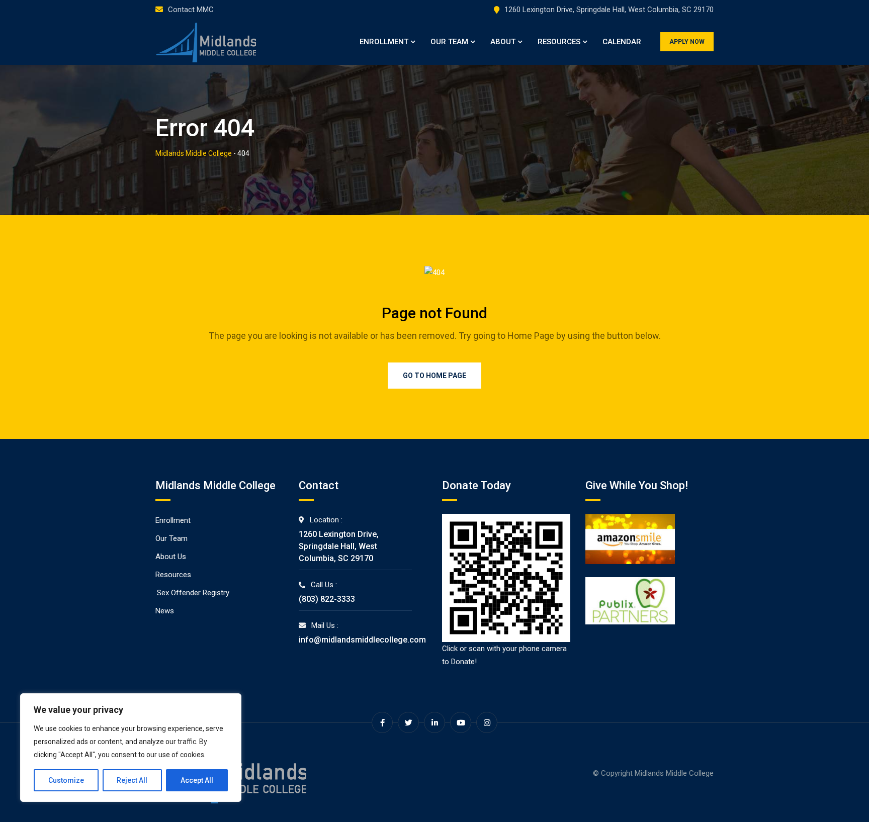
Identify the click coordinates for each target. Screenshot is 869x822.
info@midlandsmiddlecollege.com (362, 640)
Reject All (132, 780)
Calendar (621, 41)
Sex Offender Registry (193, 592)
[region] (130, 747)
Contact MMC (191, 9)
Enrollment (384, 41)
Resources (559, 41)
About (502, 41)
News (164, 610)
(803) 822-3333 (327, 599)
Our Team (449, 41)
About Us (170, 556)
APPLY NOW (687, 41)
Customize (66, 780)
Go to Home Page (434, 376)
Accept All (197, 780)
